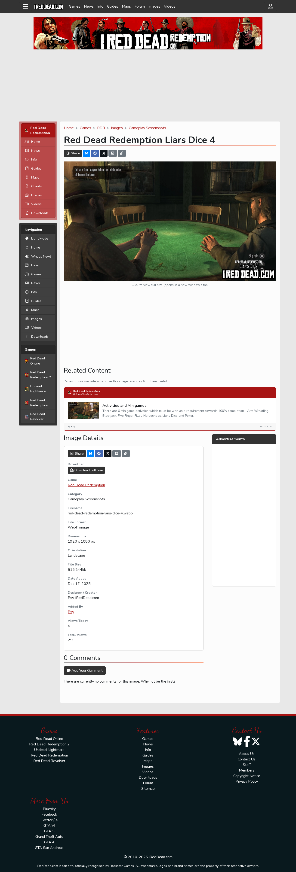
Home (35, 141)
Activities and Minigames (124, 405)
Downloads (40, 213)
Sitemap (148, 788)
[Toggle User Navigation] (270, 6)
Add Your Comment (87, 670)
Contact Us (247, 759)
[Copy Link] (122, 153)
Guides (112, 6)
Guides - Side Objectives (85, 394)
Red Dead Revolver (37, 416)
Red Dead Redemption (39, 402)
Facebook (49, 814)
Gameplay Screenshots (147, 128)
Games (74, 6)
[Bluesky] (86, 153)
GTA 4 (49, 842)
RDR (101, 128)
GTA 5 (49, 831)
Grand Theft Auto (49, 836)
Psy (71, 611)
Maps (126, 6)
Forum (140, 6)
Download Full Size (88, 470)
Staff (247, 764)
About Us (247, 753)
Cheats (36, 186)
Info (100, 6)
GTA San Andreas (49, 847)
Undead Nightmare (38, 389)
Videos (169, 6)
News (89, 6)
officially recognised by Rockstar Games (104, 866)
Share (75, 153)
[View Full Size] (170, 220)
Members (246, 770)
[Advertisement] (148, 85)
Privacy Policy (247, 781)
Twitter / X (49, 820)
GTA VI (49, 825)
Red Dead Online (37, 361)
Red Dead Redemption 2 (40, 375)
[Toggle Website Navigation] (25, 6)
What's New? (41, 256)
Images (154, 6)
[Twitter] (104, 153)
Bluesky (49, 808)
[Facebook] (95, 153)
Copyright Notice (246, 775)
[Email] (112, 153)
